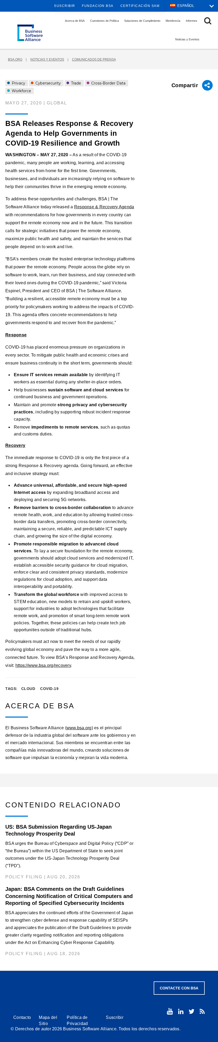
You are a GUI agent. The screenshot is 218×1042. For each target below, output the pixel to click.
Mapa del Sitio (48, 1020)
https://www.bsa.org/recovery (43, 665)
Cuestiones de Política (104, 20)
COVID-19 (49, 689)
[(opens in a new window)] (170, 1011)
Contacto (22, 1017)
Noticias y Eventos (187, 39)
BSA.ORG (15, 59)
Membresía (173, 20)
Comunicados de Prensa (94, 59)
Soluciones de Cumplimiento (142, 20)
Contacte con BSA (179, 988)
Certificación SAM (140, 6)
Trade (75, 83)
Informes (191, 20)
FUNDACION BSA (98, 6)
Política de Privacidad (77, 1020)
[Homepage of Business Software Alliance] (30, 33)
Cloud (28, 689)
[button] (207, 20)
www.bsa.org (79, 728)
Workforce (21, 90)
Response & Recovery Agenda (104, 207)
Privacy (18, 83)
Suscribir (64, 6)
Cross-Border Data (107, 83)
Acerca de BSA (75, 20)
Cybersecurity (47, 83)
